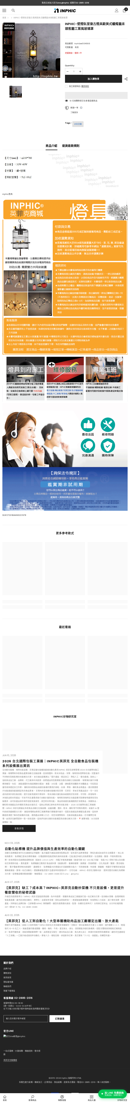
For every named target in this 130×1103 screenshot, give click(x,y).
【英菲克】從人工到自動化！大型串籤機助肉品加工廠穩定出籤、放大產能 (62, 921)
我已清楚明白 (75, 86)
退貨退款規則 (71, 146)
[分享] (125, 79)
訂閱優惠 (60, 1018)
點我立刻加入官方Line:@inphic (55, 2)
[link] (22, 601)
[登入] (116, 10)
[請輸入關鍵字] (13, 10)
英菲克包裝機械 (10, 1060)
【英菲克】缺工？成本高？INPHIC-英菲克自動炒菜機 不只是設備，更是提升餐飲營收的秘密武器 (64, 890)
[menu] (4, 10)
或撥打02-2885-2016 (79, 2)
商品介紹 (51, 146)
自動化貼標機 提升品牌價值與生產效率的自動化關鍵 (45, 849)
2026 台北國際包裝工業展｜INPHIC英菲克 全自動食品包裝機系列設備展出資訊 (50, 763)
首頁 (4, 17)
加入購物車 (93, 78)
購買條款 (85, 86)
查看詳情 (19, 828)
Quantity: (70, 65)
